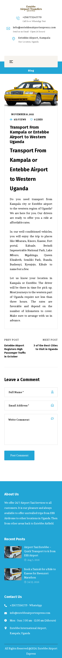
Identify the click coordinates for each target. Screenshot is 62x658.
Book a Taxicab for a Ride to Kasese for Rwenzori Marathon (40, 573)
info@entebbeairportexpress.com (34, 27)
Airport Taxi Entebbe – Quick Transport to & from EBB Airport (40, 551)
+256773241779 (32, 17)
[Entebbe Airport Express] (31, 8)
